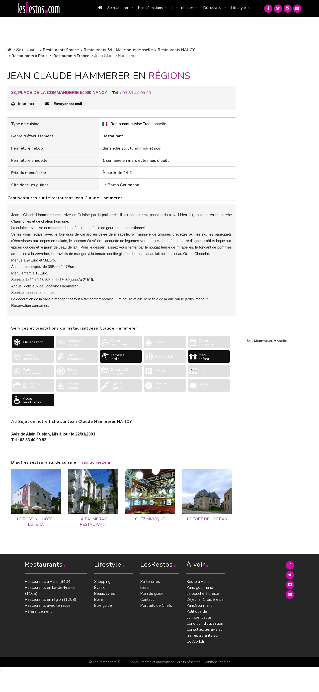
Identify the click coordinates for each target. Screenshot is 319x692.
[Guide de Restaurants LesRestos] (38, 8)
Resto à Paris (197, 581)
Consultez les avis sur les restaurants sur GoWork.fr (205, 635)
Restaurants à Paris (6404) (48, 581)
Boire (98, 599)
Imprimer (26, 103)
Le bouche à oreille (202, 593)
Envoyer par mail (67, 104)
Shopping (102, 581)
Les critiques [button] (183, 7)
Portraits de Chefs (156, 605)
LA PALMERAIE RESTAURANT (93, 521)
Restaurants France (61, 50)
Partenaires (150, 581)
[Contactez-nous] (297, 8)
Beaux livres (104, 593)
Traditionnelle (93, 462)
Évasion (100, 587)
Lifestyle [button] (238, 7)
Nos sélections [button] (150, 7)
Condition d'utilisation (204, 623)
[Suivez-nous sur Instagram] (288, 8)
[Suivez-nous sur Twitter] (278, 8)
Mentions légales (216, 662)
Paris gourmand (199, 587)
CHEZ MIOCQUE (150, 519)
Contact (147, 599)
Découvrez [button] (212, 7)
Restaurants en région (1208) (50, 599)
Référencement (38, 611)
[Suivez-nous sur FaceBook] (268, 8)
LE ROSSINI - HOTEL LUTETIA (36, 521)
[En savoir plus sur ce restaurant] (36, 491)
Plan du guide (151, 593)
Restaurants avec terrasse (48, 605)
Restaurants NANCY (176, 50)
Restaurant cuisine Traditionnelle (138, 124)
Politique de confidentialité (198, 614)
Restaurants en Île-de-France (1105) (50, 590)
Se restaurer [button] (117, 7)
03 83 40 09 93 (136, 93)
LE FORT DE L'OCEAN (207, 519)
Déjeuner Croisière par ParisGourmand (205, 602)
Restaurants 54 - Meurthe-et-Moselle (118, 50)
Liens (144, 587)
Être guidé (103, 605)
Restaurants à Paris (29, 56)
